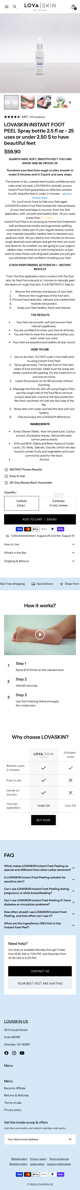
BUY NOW (44, 820)
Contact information (59, 1163)
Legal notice (37, 1163)
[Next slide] (69, 102)
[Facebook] (6, 1053)
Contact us (40, 971)
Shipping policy (18, 1163)
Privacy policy (12, 1110)
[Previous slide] (10, 102)
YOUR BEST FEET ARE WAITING (40, 983)
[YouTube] (22, 1053)
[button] (28, 102)
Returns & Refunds (16, 1095)
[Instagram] (14, 1053)
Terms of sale (13, 1103)
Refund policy (19, 1158)
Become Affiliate (14, 1088)
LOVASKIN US (44, 1184)
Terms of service (59, 1158)
